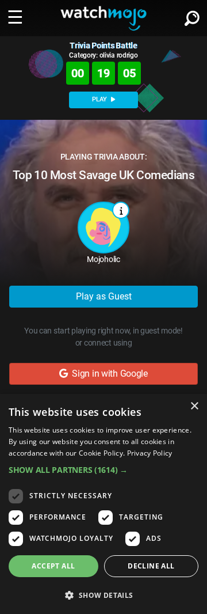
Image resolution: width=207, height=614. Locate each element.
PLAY (100, 99)
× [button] (194, 406)
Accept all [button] (53, 566)
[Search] (192, 16)
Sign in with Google (108, 373)
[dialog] (103, 504)
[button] (103, 470)
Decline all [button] (151, 566)
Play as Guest (104, 296)
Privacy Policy (149, 453)
